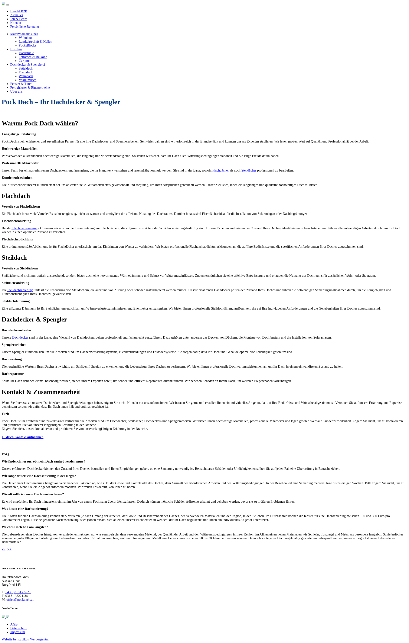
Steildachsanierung (20, 290)
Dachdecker (19, 337)
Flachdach (26, 72)
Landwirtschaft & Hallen (35, 41)
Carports (24, 61)
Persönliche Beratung (24, 26)
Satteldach (26, 68)
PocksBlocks (27, 45)
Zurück (7, 549)
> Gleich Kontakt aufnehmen (22, 437)
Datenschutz (18, 628)
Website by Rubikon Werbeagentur (25, 639)
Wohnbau (25, 37)
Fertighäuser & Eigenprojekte (30, 87)
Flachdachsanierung (25, 228)
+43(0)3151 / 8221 (18, 592)
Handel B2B (18, 11)
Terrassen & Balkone (33, 57)
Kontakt (15, 23)
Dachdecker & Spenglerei (27, 64)
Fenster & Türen (21, 84)
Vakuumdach (27, 80)
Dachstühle (26, 53)
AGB (14, 624)
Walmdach (26, 76)
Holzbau (16, 49)
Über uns (16, 91)
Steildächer (248, 170)
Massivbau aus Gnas (24, 34)
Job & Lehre (18, 19)
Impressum (17, 632)
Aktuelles (16, 15)
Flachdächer (220, 170)
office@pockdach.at (19, 599)
